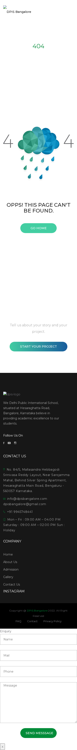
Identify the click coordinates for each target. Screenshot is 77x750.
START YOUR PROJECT (38, 346)
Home (8, 554)
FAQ (18, 621)
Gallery (8, 577)
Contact (32, 621)
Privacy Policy (52, 621)
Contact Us (11, 584)
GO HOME (39, 228)
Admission (11, 569)
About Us (10, 562)
